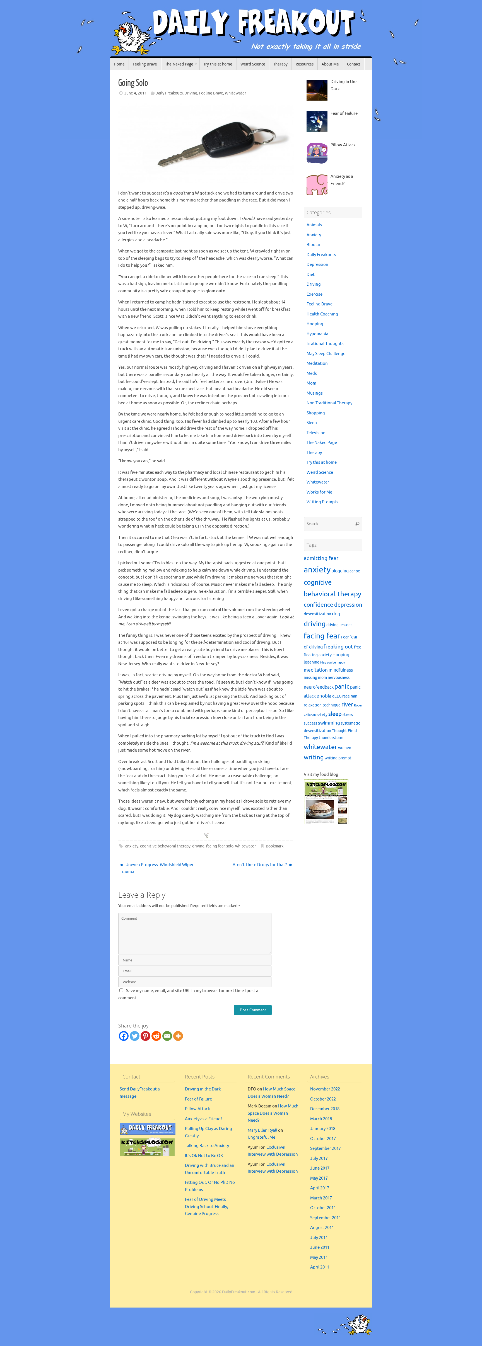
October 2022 (323, 1099)
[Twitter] (134, 1036)
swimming (329, 723)
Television (316, 433)
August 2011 (322, 1227)
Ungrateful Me (261, 1137)
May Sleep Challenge (326, 353)
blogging (340, 571)
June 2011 (319, 1247)
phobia (324, 696)
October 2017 (323, 1138)
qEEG (336, 696)
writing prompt (338, 758)
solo (229, 846)
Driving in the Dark (203, 1089)
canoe (355, 571)
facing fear (215, 846)
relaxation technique (322, 705)
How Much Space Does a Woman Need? (273, 1113)
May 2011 (319, 1257)
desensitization (317, 614)
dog (336, 614)
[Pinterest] (145, 1036)
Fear (345, 637)
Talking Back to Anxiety (207, 1145)
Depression (317, 264)
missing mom (315, 677)
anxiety (131, 846)
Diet (311, 274)
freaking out (338, 646)
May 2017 (319, 1178)
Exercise (314, 294)
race (346, 696)
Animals (314, 225)
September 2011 (325, 1218)
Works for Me (319, 492)
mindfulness (341, 670)
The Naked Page (322, 442)
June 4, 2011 (135, 93)
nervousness (339, 677)
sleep (335, 714)
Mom (311, 383)
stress (348, 714)
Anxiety (314, 235)
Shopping (316, 413)
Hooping (315, 324)
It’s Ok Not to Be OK (204, 1155)
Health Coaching (322, 314)
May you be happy (332, 662)
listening (311, 662)
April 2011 (319, 1267)
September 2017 (325, 1148)
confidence (318, 604)
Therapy (314, 452)
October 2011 (323, 1208)
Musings (315, 393)
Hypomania (317, 334)
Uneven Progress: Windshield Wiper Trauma (157, 868)
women (344, 747)
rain (354, 696)
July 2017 (319, 1158)
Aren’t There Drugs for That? (260, 865)
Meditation (317, 363)
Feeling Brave (211, 93)
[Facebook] (124, 1036)
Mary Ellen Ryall (262, 1130)
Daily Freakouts (169, 93)
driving (198, 846)
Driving (190, 93)
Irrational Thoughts (325, 343)
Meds (312, 373)
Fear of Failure (198, 1099)
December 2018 (324, 1109)
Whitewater (235, 93)
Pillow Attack (197, 1109)
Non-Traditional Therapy (329, 403)
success (310, 723)
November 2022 (325, 1089)
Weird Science (320, 472)
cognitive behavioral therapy (165, 846)
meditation (316, 670)
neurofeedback (319, 687)
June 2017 (319, 1168)
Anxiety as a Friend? (203, 1119)
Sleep (312, 423)
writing (314, 757)
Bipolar (313, 244)
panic (341, 686)
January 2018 (322, 1128)
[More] (178, 1036)
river (347, 704)
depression (348, 604)
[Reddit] (156, 1036)
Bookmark (274, 846)
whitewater (245, 846)
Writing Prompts (322, 502)
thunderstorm (331, 737)
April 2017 (319, 1188)
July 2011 (319, 1237)
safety (322, 714)
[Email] (167, 1036)
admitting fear (321, 558)
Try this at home (322, 462)
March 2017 (321, 1198)
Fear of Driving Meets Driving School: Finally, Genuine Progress (206, 1206)
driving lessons (339, 625)
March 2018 (321, 1119)
